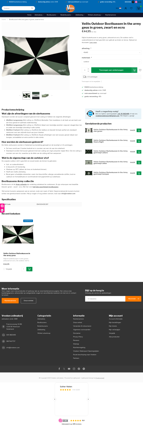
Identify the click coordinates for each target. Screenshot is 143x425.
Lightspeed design (87, 378)
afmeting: (86, 48)
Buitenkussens (66, 15)
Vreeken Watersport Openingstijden (86, 351)
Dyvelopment (100, 378)
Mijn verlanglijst (114, 330)
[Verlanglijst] (131, 8)
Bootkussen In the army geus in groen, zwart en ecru (26, 20)
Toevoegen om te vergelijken (91, 81)
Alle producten (114, 337)
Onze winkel (28, 301)
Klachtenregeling (79, 347)
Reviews (76, 340)
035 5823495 (11, 335)
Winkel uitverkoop (94, 15)
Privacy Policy (78, 337)
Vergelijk (9, 269)
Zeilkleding (79, 15)
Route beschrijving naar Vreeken (84, 355)
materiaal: (87, 57)
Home (29, 15)
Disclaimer (77, 333)
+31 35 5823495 (123, 114)
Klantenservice (110, 15)
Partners (76, 358)
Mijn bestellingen (115, 322)
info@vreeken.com (13, 348)
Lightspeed (76, 378)
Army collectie (21, 184)
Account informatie (115, 319)
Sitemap (76, 344)
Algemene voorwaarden (81, 330)
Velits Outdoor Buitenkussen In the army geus (16, 254)
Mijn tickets (113, 326)
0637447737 (10, 341)
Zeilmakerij (38, 15)
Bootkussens (51, 15)
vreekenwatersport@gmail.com (107, 116)
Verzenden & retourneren (82, 326)
